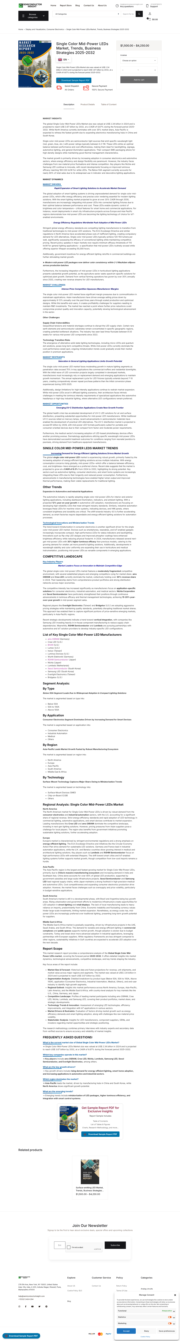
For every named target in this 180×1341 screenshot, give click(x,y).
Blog (77, 5)
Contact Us (89, 5)
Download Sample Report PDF (75, 80)
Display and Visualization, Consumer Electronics (45, 29)
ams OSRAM (53, 639)
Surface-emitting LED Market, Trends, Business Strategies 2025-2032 (89, 1190)
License (123, 55)
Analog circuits (147, 1289)
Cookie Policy (145, 1337)
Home (53, 5)
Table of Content (108, 104)
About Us (102, 5)
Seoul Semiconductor (57, 668)
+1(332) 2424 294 (25, 1299)
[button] (175, 1295)
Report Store (66, 5)
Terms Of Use (121, 1291)
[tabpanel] (34, 64)
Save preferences (167, 1331)
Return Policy (121, 1286)
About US (71, 1286)
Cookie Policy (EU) (74, 1291)
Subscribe (115, 1245)
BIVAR (50, 645)
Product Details (88, 104)
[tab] (68, 104)
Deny (146, 1331)
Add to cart (139, 79)
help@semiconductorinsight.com (31, 1296)
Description (69, 104)
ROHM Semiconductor (58, 659)
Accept (126, 1331)
